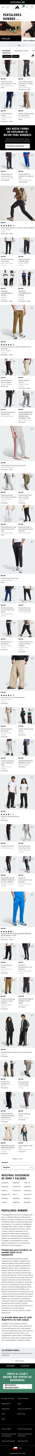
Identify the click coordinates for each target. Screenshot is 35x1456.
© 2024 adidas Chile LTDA (17, 1453)
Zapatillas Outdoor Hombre (27, 1187)
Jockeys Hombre (4, 1203)
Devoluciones (6, 1408)
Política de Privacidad (8, 1441)
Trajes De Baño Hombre (28, 1183)
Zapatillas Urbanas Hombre (16, 1199)
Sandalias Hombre (5, 1199)
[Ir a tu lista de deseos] (7, 7)
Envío (3, 1414)
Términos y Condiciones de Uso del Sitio (9, 1435)
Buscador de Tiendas (8, 1398)
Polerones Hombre (5, 1187)
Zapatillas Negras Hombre (16, 1183)
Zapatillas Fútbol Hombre (27, 1199)
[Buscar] (27, 7)
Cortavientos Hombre (17, 1187)
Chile (20, 1448)
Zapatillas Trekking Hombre (27, 1203)
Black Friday (21, 1414)
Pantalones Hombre (16, 1191)
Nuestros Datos (6, 1429)
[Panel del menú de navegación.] (3, 7)
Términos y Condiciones (25, 1429)
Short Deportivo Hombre (16, 1195)
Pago (19, 1403)
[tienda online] (17, 8)
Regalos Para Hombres (6, 1195)
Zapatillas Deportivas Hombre (16, 1203)
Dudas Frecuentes (23, 1398)
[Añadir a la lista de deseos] (14, 63)
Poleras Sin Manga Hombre (28, 1195)
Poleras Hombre (4, 1191)
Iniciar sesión (10, 1366)
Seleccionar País (23, 1441)
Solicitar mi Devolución (24, 1408)
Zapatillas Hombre (5, 1183)
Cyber (3, 1419)
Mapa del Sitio (6, 1403)
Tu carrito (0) (25, 1366)
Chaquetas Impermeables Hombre (29, 1191)
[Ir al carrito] (32, 7)
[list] (17, 51)
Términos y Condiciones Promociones (25, 1435)
